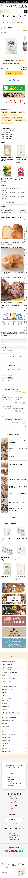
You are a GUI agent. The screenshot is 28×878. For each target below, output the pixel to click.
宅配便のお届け (11, 779)
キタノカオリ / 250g (6, 138)
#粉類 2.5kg (13, 112)
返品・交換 (10, 781)
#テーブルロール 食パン (7, 120)
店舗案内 (22, 864)
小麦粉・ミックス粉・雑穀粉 (7, 22)
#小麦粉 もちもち (5, 117)
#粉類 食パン (21, 112)
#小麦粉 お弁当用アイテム (20, 120)
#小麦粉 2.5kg (5, 112)
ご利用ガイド (12, 833)
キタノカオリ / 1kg (6, 132)
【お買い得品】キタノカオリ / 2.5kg (10, 130)
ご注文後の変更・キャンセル (14, 783)
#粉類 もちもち (14, 115)
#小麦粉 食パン (5, 115)
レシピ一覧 (12, 863)
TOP (2, 863)
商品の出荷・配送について (15, 83)
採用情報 (14, 865)
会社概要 (15, 823)
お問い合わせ (11, 785)
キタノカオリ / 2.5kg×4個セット (9, 136)
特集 (3, 200)
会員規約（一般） (13, 837)
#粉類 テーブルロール (6, 123)
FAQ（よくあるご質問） (14, 835)
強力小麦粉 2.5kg (6, 198)
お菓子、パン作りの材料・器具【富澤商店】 (10, 20)
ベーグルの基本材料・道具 (8, 202)
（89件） (25, 30)
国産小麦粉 (19, 188)
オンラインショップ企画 (11, 200)
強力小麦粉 (3, 23)
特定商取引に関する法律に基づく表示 (11, 864)
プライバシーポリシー (14, 839)
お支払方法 (10, 777)
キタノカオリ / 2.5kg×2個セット (9, 134)
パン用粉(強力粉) (19, 22)
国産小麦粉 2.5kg (6, 190)
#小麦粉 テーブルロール (17, 117)
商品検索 (7, 863)
